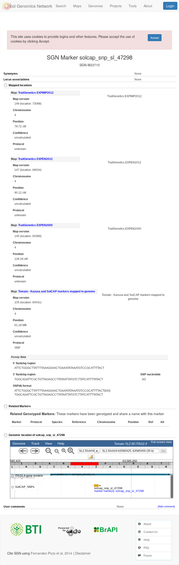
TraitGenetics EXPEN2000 (35, 225)
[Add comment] (166, 506)
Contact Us (149, 532)
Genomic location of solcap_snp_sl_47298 (37, 435)
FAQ (145, 547)
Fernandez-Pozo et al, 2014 (51, 553)
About (146, 524)
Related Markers (20, 406)
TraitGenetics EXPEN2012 (35, 159)
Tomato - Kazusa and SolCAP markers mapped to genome (56, 291)
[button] (167, 85)
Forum (146, 555)
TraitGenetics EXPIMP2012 (36, 92)
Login (170, 5)
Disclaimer (83, 553)
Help (145, 540)
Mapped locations (20, 85)
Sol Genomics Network (31, 6)
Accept (154, 38)
